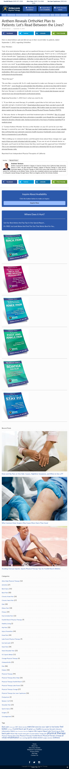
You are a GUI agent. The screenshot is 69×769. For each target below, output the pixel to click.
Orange (41, 733)
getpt (31, 729)
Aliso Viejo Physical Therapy (10, 581)
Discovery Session (34, 747)
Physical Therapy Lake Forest (11, 685)
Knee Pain (5, 635)
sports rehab (32, 738)
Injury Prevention (7, 631)
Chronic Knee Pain (8, 596)
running (24, 738)
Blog (52, 15)
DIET (16, 727)
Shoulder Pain (6, 705)
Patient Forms (45, 15)
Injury (13, 731)
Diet (3, 604)
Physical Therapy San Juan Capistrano (14, 693)
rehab (4, 738)
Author (5, 160)
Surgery (4, 712)
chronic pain (12, 727)
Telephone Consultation (30, 8)
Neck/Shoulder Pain (8, 650)
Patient (4, 670)
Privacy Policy (34, 751)
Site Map (34, 753)
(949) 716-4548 (35, 1)
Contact (63, 15)
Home (4, 15)
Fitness (4, 612)
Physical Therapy (21, 15)
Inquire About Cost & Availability (45, 8)
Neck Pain (5, 647)
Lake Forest (52, 731)
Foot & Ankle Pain (7, 616)
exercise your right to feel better (47, 727)
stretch (40, 738)
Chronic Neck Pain (8, 600)
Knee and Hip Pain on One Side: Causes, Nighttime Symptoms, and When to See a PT (32, 474)
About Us (11, 15)
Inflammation (6, 731)
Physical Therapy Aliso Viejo (10, 678)
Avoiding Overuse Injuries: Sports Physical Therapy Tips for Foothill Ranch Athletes (31, 569)
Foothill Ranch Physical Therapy (12, 620)
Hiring (57, 15)
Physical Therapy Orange (10, 689)
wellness (56, 738)
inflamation (59, 729)
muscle (20, 733)
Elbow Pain (5, 608)
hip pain (52, 729)
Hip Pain (4, 627)
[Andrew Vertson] (6, 169)
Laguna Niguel (42, 731)
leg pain (58, 731)
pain (45, 733)
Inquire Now (34, 203)
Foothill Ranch (18, 729)
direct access (23, 727)
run (21, 738)
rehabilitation (13, 738)
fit (8, 729)
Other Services (34, 15)
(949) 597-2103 (13, 1)
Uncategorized (6, 716)
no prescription (34, 733)
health (34, 729)
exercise (31, 727)
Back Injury (5, 589)
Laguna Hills (32, 731)
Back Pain (5, 592)
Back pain (5, 727)
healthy (39, 729)
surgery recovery (47, 738)
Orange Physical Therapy (10, 658)
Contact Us (34, 755)
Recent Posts (14, 160)
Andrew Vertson (6, 28)
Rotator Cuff (6, 701)
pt (63, 736)
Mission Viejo (14, 733)
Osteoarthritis (6, 662)
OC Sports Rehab (7, 654)
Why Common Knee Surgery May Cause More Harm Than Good (25, 523)
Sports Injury (6, 709)
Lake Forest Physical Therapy (11, 639)
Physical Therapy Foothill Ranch (12, 681)
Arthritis (4, 585)
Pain (3, 666)
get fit (26, 729)
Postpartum (5, 697)
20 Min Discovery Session (61, 8)
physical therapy (56, 733)
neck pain (26, 733)
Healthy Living (6, 623)
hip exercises (45, 729)
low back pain (6, 643)
